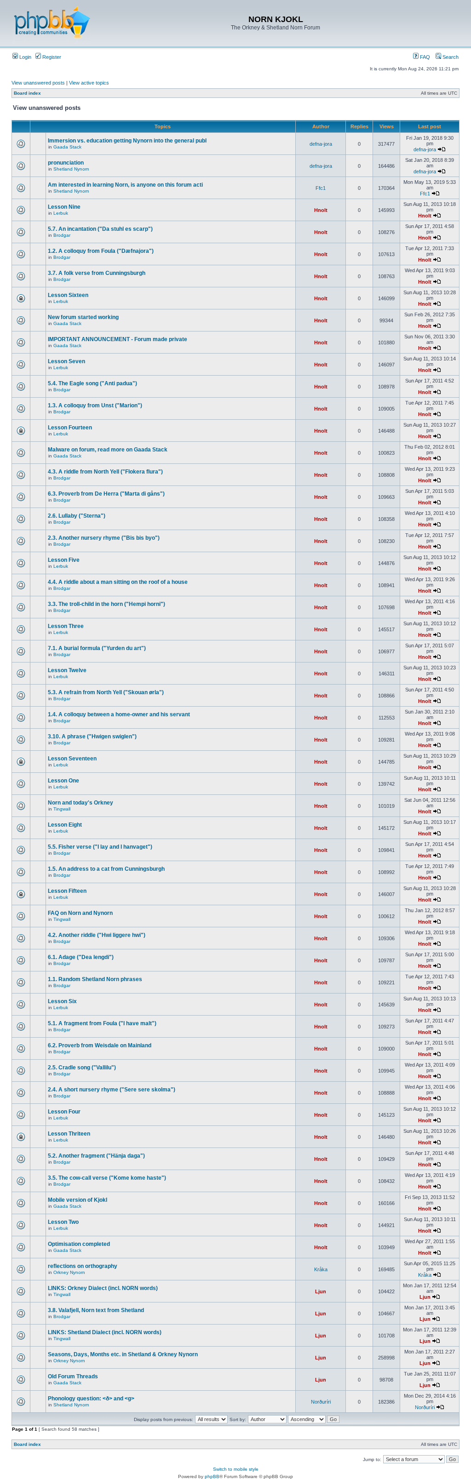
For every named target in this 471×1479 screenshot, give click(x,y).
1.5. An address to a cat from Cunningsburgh (106, 869)
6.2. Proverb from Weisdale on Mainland (99, 1045)
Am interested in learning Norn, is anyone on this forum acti (125, 185)
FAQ (424, 57)
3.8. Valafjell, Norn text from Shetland (96, 1310)
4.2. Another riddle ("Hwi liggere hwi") (96, 935)
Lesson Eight (65, 825)
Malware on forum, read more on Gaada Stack (107, 449)
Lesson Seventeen (72, 758)
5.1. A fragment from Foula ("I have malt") (102, 1023)
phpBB (212, 1476)
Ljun (320, 1291)
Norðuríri (321, 1402)
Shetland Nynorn (71, 168)
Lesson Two (63, 1222)
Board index (27, 93)
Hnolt (320, 210)
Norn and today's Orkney (80, 802)
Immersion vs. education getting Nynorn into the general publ (127, 140)
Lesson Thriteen (69, 1134)
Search (450, 57)
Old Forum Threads (73, 1376)
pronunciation (66, 163)
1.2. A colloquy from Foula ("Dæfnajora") (101, 251)
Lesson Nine (64, 207)
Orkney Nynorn (69, 1272)
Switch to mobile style (235, 1469)
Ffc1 (321, 188)
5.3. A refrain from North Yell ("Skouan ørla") (106, 692)
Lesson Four (64, 1111)
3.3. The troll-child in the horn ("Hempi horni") (106, 604)
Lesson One (63, 780)
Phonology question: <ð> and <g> (91, 1398)
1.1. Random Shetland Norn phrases (95, 979)
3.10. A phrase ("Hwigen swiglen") (92, 736)
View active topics (89, 83)
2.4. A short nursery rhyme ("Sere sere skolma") (111, 1089)
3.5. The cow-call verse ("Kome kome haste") (107, 1178)
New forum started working (83, 317)
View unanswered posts (38, 83)
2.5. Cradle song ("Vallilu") (82, 1067)
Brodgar (61, 235)
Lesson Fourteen (70, 427)
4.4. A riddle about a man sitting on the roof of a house (118, 582)
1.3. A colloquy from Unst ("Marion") (95, 405)
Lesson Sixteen (68, 295)
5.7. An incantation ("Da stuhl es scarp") (100, 229)
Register (51, 57)
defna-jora (321, 144)
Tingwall (61, 808)
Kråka (320, 1269)
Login (24, 57)
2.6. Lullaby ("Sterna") (76, 516)
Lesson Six (62, 1001)
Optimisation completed (79, 1244)
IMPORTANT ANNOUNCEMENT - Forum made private (117, 339)
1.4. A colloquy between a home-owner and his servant (119, 714)
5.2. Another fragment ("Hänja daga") (96, 1156)
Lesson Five (64, 560)
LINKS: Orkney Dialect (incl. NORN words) (103, 1288)
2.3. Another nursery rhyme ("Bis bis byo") (104, 538)
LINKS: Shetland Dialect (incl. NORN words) (104, 1332)
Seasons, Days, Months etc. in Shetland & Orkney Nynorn (123, 1354)
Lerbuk (60, 213)
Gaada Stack (67, 146)
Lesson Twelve (67, 670)
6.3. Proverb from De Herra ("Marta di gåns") (106, 494)
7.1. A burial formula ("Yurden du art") (97, 648)
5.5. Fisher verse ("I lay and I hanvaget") (100, 847)
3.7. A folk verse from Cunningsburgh (96, 273)
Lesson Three (66, 626)
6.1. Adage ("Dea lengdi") (81, 957)
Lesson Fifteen (67, 891)
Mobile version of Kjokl (77, 1200)
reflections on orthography (82, 1266)
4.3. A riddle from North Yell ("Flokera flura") (105, 471)
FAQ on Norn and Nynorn (80, 913)
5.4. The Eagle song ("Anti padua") (92, 383)
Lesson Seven (66, 361)
